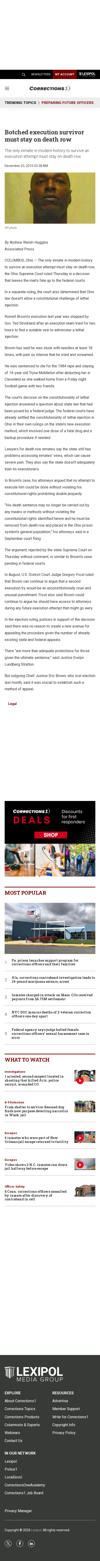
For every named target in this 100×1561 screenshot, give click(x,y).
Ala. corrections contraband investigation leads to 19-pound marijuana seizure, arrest (53, 980)
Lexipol (36, 1530)
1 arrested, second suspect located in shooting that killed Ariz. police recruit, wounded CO (34, 1080)
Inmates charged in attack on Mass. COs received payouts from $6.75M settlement (52, 997)
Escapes (11, 1133)
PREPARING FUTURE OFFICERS (68, 103)
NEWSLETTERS (40, 74)
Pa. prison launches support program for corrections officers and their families (45, 962)
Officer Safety (15, 1186)
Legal (12, 704)
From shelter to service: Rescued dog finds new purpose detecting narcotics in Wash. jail (36, 1111)
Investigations (15, 1071)
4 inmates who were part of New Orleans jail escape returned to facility (37, 1140)
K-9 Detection (14, 1102)
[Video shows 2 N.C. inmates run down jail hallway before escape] (84, 1164)
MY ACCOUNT (64, 74)
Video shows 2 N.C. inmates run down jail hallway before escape (36, 1166)
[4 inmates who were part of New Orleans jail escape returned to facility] (84, 1137)
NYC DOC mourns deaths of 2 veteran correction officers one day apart (51, 1014)
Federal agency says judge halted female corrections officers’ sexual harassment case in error (50, 1034)
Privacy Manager (18, 1511)
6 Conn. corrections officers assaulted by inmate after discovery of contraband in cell (36, 1195)
